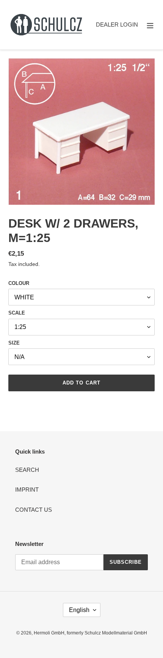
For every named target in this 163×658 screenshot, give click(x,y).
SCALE (16, 313)
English (79, 610)
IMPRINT (27, 489)
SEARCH (27, 470)
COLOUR (18, 283)
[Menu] (150, 25)
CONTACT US (33, 509)
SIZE (14, 343)
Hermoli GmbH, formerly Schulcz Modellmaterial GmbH (90, 633)
